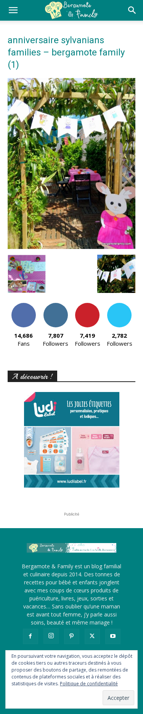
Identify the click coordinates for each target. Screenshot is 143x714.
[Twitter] (92, 636)
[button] (13, 10)
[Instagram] (51, 636)
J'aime (24, 306)
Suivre (55, 306)
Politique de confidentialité (89, 683)
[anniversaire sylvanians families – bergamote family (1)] (71, 247)
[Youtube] (113, 636)
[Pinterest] (71, 636)
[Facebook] (30, 636)
